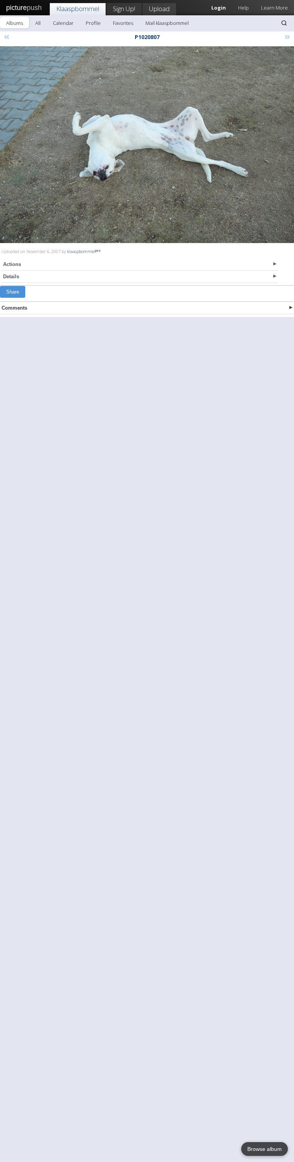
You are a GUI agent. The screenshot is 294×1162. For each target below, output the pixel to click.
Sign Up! (124, 8)
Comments (14, 308)
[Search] (284, 23)
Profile (93, 23)
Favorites (123, 23)
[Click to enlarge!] (147, 144)
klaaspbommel (81, 251)
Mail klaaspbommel (167, 23)
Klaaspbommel (77, 8)
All (38, 23)
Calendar (63, 23)
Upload (159, 8)
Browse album (264, 1149)
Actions (12, 264)
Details (11, 276)
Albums (14, 23)
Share (12, 292)
